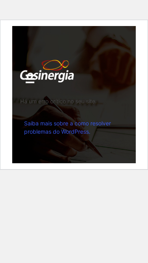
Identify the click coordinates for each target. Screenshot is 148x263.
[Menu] (30, 79)
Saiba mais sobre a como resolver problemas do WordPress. (67, 127)
